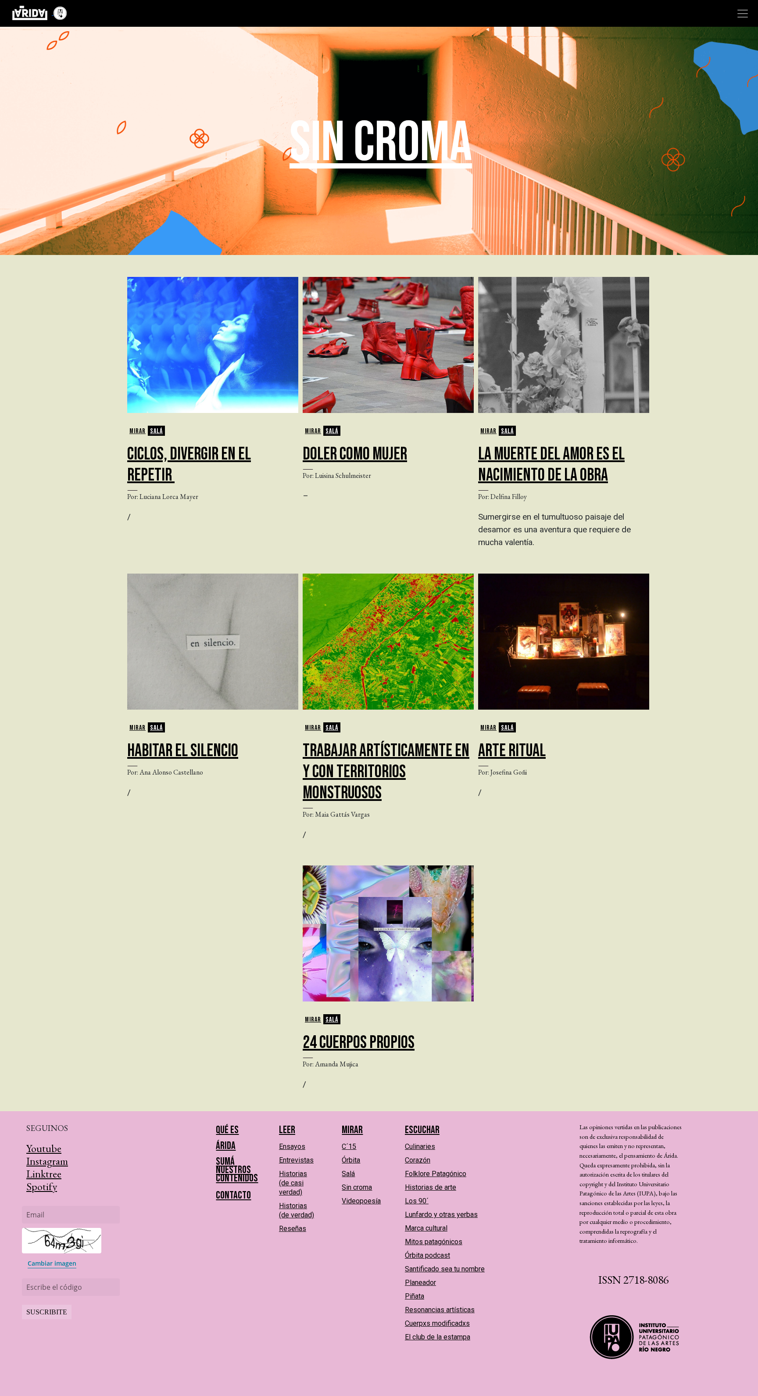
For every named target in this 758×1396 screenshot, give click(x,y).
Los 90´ (417, 1201)
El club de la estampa (437, 1337)
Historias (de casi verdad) (293, 1183)
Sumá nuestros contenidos (237, 1169)
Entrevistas (296, 1160)
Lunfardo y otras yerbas (441, 1214)
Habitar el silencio (182, 750)
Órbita (351, 1160)
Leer (287, 1129)
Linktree (43, 1174)
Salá (156, 431)
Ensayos (292, 1146)
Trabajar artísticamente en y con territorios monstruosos (386, 772)
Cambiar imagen (52, 1263)
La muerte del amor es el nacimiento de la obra (551, 465)
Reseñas (292, 1228)
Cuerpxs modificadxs (437, 1323)
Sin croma (357, 1187)
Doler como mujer (355, 454)
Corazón (417, 1160)
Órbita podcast (427, 1255)
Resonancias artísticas (440, 1310)
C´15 (349, 1146)
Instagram (47, 1161)
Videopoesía (361, 1201)
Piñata (414, 1296)
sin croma (381, 143)
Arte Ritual (512, 750)
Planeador (420, 1282)
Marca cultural (426, 1228)
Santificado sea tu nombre (445, 1269)
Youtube (43, 1148)
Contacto (233, 1195)
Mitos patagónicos (433, 1242)
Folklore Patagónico (435, 1174)
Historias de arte (430, 1187)
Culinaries (420, 1146)
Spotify (41, 1186)
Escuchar (422, 1129)
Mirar (137, 431)
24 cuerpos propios (359, 1042)
